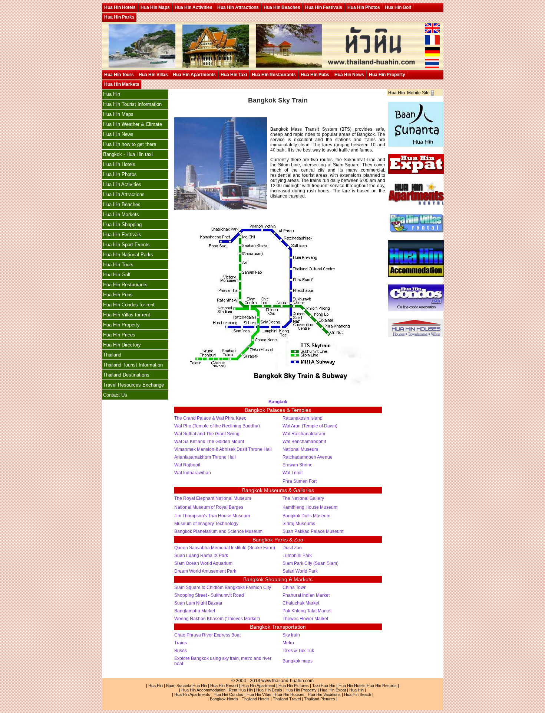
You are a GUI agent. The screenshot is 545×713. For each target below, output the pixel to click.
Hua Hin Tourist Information (132, 104)
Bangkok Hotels (224, 699)
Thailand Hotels (256, 699)
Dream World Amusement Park (205, 571)
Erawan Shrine (298, 465)
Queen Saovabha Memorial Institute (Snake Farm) (224, 547)
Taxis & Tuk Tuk (298, 650)
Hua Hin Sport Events (126, 244)
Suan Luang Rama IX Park (201, 555)
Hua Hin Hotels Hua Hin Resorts (367, 685)
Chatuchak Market (301, 603)
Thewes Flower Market (305, 618)
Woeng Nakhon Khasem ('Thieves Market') (217, 618)
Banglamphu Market (194, 610)
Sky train (291, 635)
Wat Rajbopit (187, 465)
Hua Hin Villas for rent (126, 315)
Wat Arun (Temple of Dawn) (310, 426)
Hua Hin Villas (153, 74)
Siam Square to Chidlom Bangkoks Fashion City (222, 587)
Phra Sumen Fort (300, 481)
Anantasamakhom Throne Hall (205, 457)
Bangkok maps (298, 661)
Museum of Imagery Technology (206, 523)
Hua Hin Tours (119, 74)
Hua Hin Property (387, 74)
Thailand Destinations (126, 375)
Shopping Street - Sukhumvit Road (209, 595)
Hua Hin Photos (363, 7)
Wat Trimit (293, 472)
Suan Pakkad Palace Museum (313, 531)
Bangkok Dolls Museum (306, 515)
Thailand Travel (287, 699)
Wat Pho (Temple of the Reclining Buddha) (217, 426)
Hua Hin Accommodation (203, 690)
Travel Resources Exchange (133, 385)
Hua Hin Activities (193, 7)
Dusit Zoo (292, 547)
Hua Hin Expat (333, 690)
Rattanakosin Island (303, 418)
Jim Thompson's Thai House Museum (212, 515)
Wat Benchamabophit (304, 441)
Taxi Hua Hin (323, 685)
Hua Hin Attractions (238, 7)
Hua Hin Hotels (120, 7)
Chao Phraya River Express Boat (207, 635)
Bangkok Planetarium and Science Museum (218, 531)
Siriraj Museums (299, 523)
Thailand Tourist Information (133, 365)
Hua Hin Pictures (293, 685)
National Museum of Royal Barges (208, 507)
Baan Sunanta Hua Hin (186, 685)
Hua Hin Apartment (258, 685)
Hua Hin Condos (228, 694)
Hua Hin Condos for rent (129, 304)
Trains (180, 642)
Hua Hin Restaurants (274, 74)
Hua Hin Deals (269, 690)
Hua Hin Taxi (234, 74)
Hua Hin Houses (289, 694)
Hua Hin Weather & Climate (132, 124)
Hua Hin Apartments (194, 74)
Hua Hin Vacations (324, 694)
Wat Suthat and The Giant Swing (207, 433)
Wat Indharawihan (192, 472)
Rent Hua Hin (241, 690)
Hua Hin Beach (357, 694)
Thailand (112, 355)
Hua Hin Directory (122, 345)
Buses (180, 650)
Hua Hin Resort (224, 685)
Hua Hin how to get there (129, 144)
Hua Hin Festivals (323, 7)
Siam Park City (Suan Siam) (310, 563)
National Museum (300, 449)
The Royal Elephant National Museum (212, 498)
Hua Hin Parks (119, 17)
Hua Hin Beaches (282, 7)
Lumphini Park (297, 555)
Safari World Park (300, 571)
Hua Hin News (349, 74)
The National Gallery (303, 498)
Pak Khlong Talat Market (307, 610)
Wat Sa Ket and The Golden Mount (209, 441)
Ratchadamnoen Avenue (308, 457)
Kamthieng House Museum (310, 507)
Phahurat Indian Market (306, 595)
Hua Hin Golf (398, 7)
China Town (295, 587)
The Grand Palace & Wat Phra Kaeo (211, 418)
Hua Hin (111, 94)
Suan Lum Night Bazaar (198, 603)
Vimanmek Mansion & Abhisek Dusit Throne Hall (223, 449)
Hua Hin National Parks (128, 254)
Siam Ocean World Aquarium (203, 563)
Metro (288, 642)
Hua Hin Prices (119, 335)
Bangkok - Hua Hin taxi (128, 154)
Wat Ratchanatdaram (304, 433)
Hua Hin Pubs (315, 74)
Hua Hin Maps (155, 7)
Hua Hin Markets (121, 84)
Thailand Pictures (319, 699)
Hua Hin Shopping (122, 224)
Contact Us (115, 395)
